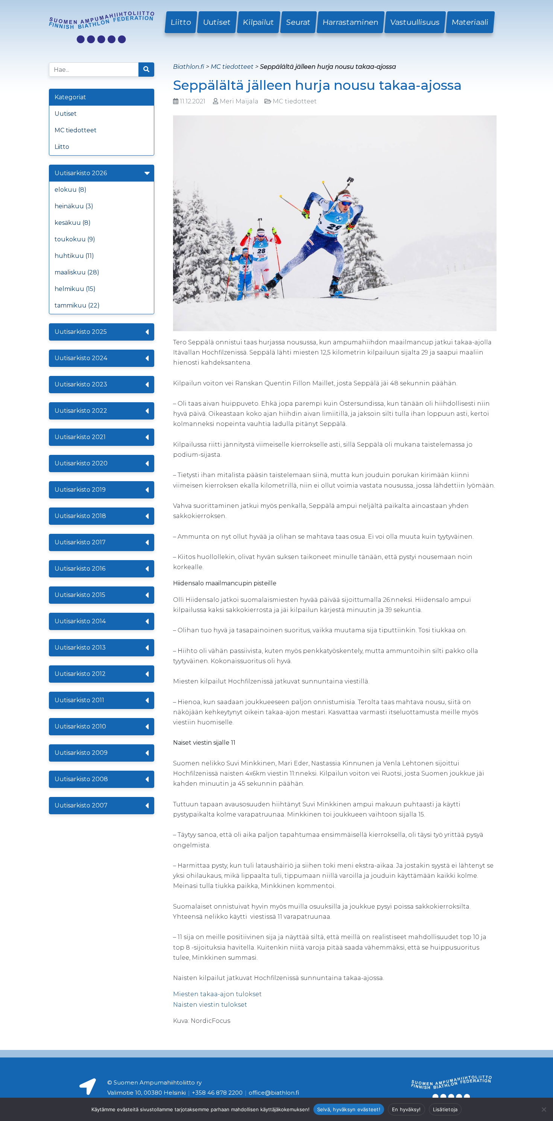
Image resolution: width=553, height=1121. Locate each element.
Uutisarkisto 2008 (81, 779)
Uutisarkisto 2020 (81, 463)
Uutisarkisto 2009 (81, 752)
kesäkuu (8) (73, 222)
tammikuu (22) (77, 305)
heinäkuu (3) (74, 206)
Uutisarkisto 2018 (80, 516)
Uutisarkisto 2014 (80, 621)
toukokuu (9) (75, 239)
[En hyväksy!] (543, 1109)
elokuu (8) (71, 189)
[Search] (146, 69)
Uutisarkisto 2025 (81, 331)
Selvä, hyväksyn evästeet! (348, 1109)
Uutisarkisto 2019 (80, 489)
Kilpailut (259, 22)
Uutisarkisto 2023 (81, 384)
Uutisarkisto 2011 (79, 700)
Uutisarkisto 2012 (80, 673)
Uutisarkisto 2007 (81, 805)
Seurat (298, 22)
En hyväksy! (406, 1109)
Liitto (180, 22)
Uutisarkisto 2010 (80, 726)
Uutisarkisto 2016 (80, 568)
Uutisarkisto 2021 (80, 437)
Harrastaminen (350, 22)
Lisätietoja (445, 1109)
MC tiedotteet (76, 130)
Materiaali (470, 22)
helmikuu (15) (75, 288)
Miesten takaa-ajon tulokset (217, 994)
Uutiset (217, 22)
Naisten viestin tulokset (210, 1004)
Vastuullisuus (415, 22)
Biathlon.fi (188, 66)
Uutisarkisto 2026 (81, 173)
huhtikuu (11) (74, 255)
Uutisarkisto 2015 (80, 594)
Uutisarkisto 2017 (80, 542)
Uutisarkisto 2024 (81, 358)
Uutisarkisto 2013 (80, 647)
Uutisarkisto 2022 (81, 410)
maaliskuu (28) (77, 272)
